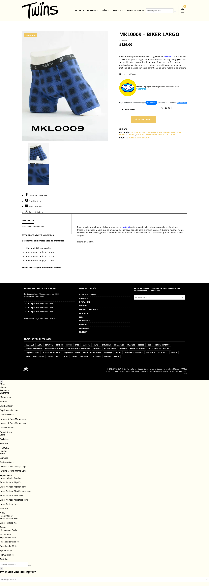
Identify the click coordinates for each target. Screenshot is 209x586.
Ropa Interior (6, 432)
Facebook (83, 324)
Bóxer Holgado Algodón (10, 478)
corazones (119, 345)
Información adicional (33, 226)
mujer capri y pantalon (158, 349)
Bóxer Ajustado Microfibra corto (14, 500)
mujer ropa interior (51, 352)
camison (86, 345)
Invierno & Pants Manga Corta (13, 419)
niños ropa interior (133, 352)
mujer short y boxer (92, 352)
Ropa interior (6, 475)
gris (149, 345)
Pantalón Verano (7, 415)
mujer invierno (32, 352)
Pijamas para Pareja (8, 530)
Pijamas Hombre (7, 555)
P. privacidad (84, 302)
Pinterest (83, 332)
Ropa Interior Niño (8, 538)
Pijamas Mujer (6, 551)
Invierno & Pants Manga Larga (13, 423)
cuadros (131, 345)
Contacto (83, 313)
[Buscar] (175, 11)
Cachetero (4, 439)
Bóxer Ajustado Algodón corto (13, 487)
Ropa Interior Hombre (9, 542)
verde (116, 356)
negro (118, 352)
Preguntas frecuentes (88, 309)
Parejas (116, 11)
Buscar (182, 297)
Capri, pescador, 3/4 (8, 410)
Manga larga (5, 397)
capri (96, 345)
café (77, 345)
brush (69, 345)
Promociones (134, 11)
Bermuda (4, 458)
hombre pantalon (34, 349)
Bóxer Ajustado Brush (9, 504)
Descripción (28, 220)
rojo (58, 356)
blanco (59, 345)
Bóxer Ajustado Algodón (10, 483)
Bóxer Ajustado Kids (9, 519)
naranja (108, 352)
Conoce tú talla (86, 321)
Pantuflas (4, 444)
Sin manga (4, 393)
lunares (97, 349)
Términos (83, 306)
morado (123, 349)
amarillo (30, 345)
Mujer (78, 11)
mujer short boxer (72, 352)
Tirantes (3, 402)
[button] (165, 107)
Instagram (84, 328)
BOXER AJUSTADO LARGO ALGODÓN (146, 132)
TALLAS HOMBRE (128, 109)
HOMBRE (91, 11)
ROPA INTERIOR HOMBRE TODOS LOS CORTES (155, 134)
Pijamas (3, 387)
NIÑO (104, 11)
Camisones (4, 390)
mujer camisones (137, 349)
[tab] (46, 221)
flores (141, 345)
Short (2, 454)
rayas (50, 356)
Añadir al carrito (143, 119)
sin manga (85, 356)
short (74, 356)
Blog (81, 317)
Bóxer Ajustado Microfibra (11, 496)
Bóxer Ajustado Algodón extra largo (15, 491)
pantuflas (162, 352)
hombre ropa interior (139, 138)
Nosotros (83, 298)
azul (40, 345)
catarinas (106, 345)
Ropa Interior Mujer (8, 546)
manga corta (110, 349)
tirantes (97, 356)
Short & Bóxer (6, 406)
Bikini (2, 435)
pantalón (150, 352)
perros (174, 352)
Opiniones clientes (87, 294)
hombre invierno (162, 345)
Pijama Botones (7, 428)
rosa (66, 356)
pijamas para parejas (35, 356)
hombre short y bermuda (79, 349)
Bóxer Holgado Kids (8, 523)
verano (107, 356)
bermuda (49, 345)
